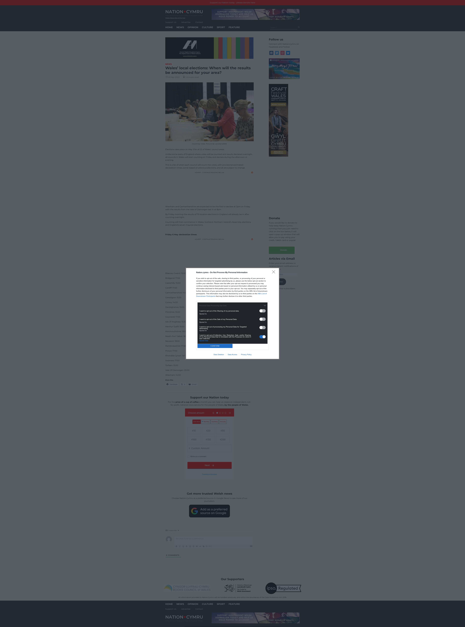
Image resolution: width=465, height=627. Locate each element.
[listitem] (232, 305)
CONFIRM (215, 346)
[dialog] (232, 313)
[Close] (274, 272)
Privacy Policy (246, 354)
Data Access (232, 354)
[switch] (262, 310)
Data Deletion (219, 354)
